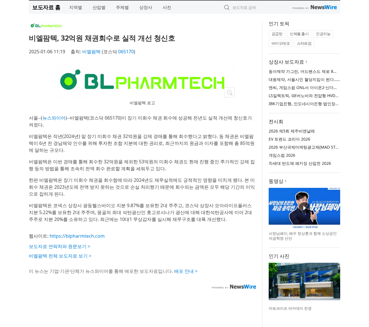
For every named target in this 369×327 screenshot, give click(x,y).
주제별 (122, 7)
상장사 (145, 7)
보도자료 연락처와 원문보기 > (59, 246)
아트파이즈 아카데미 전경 (290, 308)
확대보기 (229, 92)
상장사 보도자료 (286, 61)
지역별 (75, 7)
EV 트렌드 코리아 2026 (289, 139)
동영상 (276, 181)
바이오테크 (281, 43)
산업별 (99, 7)
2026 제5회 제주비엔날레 (292, 131)
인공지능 (323, 33)
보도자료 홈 (46, 7)
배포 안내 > (185, 271)
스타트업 (304, 43)
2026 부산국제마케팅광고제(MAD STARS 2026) (311, 147)
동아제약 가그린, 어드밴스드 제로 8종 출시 (308, 71)
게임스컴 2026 (282, 155)
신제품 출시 (299, 33)
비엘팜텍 (91, 51)
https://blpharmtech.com (77, 236)
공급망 (277, 33)
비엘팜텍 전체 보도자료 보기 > (60, 256)
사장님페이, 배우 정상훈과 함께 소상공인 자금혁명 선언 (303, 236)
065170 (126, 51)
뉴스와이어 (53, 118)
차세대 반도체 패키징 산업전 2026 (300, 163)
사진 (167, 7)
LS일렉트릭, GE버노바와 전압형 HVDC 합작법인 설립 (316, 95)
